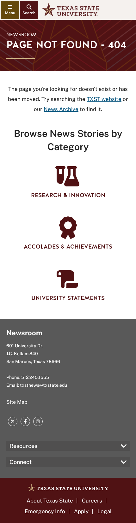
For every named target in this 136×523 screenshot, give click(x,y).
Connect (20, 462)
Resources (23, 446)
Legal (104, 511)
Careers (92, 500)
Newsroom (21, 35)
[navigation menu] (10, 10)
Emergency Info (45, 511)
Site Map (17, 402)
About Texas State (50, 500)
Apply (81, 511)
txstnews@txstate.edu (43, 385)
